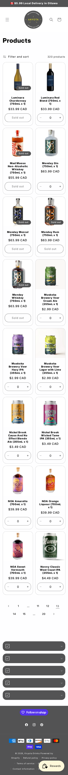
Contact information (23, 769)
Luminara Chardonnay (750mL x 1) (17, 100)
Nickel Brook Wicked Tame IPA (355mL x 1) (50, 435)
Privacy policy (49, 758)
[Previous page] (9, 606)
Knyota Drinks (32, 753)
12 (47, 605)
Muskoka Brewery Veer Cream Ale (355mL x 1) (50, 299)
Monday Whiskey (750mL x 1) (18, 297)
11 (38, 605)
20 (44, 613)
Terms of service (25, 763)
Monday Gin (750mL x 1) (50, 165)
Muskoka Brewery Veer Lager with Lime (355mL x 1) (50, 368)
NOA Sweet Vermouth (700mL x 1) (18, 569)
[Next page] (54, 614)
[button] (7, 20)
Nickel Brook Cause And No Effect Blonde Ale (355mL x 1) (17, 437)
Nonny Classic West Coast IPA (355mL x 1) (50, 569)
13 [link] (57, 606)
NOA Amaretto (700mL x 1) (18, 502)
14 (14, 613)
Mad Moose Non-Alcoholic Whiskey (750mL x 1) (18, 168)
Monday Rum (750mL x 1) (50, 234)
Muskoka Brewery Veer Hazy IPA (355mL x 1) (18, 368)
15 (24, 613)
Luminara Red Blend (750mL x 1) (50, 100)
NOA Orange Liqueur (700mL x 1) (50, 504)
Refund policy (30, 758)
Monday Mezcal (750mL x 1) (17, 234)
